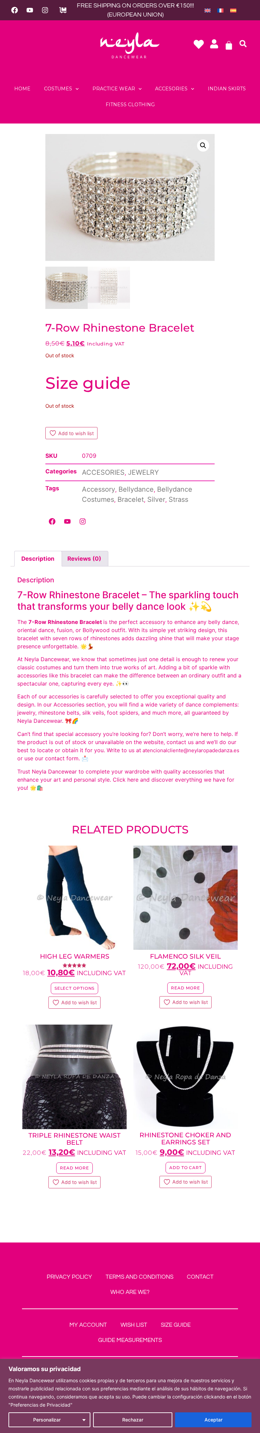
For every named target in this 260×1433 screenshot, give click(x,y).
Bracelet (130, 499)
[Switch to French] (220, 10)
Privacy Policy (69, 1277)
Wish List (134, 1325)
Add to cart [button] (185, 1167)
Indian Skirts (227, 89)
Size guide (87, 383)
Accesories (171, 89)
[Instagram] (45, 10)
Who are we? (130, 1292)
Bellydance (136, 489)
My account (88, 1325)
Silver (156, 499)
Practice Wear (113, 89)
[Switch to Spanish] (233, 10)
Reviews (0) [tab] (84, 558)
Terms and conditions (139, 1277)
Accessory (98, 489)
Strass (178, 499)
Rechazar (132, 1420)
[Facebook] (14, 10)
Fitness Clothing (130, 105)
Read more (185, 987)
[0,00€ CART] (229, 45)
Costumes (58, 89)
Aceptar (213, 1420)
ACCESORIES (103, 472)
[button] (243, 43)
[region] (130, 1396)
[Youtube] (30, 10)
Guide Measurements (130, 1340)
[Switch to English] (207, 10)
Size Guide (176, 1325)
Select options (75, 988)
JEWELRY (143, 472)
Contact (200, 1277)
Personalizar (47, 1420)
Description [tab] (38, 558)
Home (22, 89)
